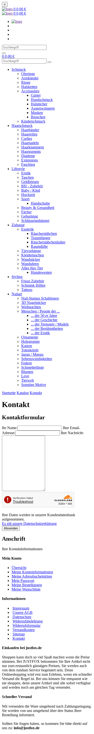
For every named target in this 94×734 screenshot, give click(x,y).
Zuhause (18, 225)
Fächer (26, 212)
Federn (26, 363)
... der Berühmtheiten (47, 328)
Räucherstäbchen (44, 233)
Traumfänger (40, 238)
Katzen (26, 346)
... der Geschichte (44, 320)
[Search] (4, 53)
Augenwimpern (43, 108)
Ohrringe (28, 74)
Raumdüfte (39, 246)
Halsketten (29, 87)
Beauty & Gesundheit (37, 208)
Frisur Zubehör (32, 281)
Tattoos (26, 290)
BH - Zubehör (32, 186)
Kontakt (36, 393)
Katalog (23, 393)
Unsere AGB (23, 612)
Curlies (26, 138)
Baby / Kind (30, 190)
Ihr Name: (9, 428)
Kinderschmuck (33, 121)
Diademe (28, 156)
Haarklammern (32, 147)
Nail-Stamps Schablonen (40, 298)
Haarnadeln (30, 143)
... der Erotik (40, 333)
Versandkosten (24, 630)
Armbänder (30, 78)
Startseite (9, 393)
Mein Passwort (23, 581)
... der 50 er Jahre (44, 316)
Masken (37, 113)
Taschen (27, 177)
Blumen (27, 372)
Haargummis (31, 151)
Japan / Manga (32, 354)
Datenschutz (22, 617)
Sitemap (19, 634)
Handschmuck (42, 100)
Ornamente (29, 337)
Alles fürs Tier (32, 268)
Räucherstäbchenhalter (48, 242)
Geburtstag (29, 216)
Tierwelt (27, 380)
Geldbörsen (30, 182)
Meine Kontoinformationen (32, 572)
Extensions (29, 160)
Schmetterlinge (32, 367)
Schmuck (19, 69)
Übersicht (19, 568)
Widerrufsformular (26, 625)
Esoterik (27, 229)
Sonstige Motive (33, 385)
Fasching (28, 164)
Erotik (26, 173)
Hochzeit (28, 195)
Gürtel (35, 95)
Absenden (11, 528)
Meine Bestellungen (27, 585)
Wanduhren (30, 264)
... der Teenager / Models (50, 324)
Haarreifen (29, 134)
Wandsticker (30, 259)
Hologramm (30, 341)
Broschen (38, 117)
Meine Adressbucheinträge (32, 576)
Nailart (17, 294)
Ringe (25, 82)
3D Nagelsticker (33, 303)
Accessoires (30, 91)
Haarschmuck (22, 126)
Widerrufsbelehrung (28, 621)
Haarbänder (30, 130)
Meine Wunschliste (26, 589)
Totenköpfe (30, 350)
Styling (17, 277)
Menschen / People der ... (40, 311)
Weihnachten (31, 307)
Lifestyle (18, 169)
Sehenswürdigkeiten (36, 359)
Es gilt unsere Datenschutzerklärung (29, 523)
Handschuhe (40, 203)
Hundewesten (41, 272)
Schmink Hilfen (33, 285)
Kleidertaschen (32, 255)
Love (25, 376)
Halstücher (39, 104)
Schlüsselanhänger (35, 221)
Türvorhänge (31, 251)
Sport (25, 199)
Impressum (21, 608)
